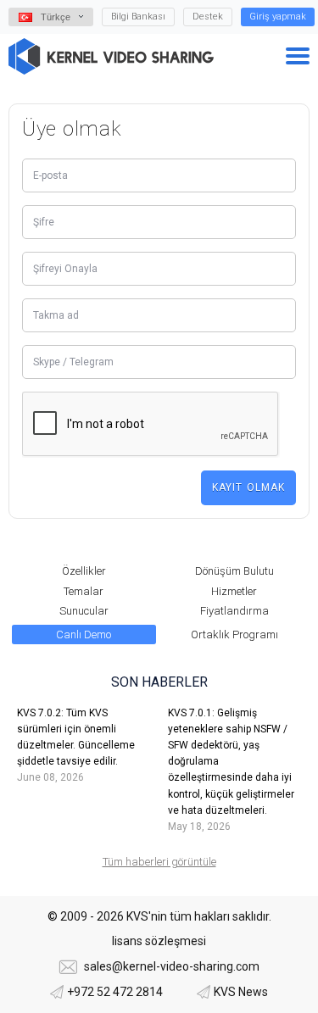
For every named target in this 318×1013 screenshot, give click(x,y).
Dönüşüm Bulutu (234, 571)
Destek (207, 16)
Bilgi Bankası (138, 16)
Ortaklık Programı (234, 634)
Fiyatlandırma (234, 610)
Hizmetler (234, 591)
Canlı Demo (83, 634)
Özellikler (84, 571)
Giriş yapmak (277, 16)
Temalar (83, 591)
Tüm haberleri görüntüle (159, 861)
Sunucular (84, 610)
